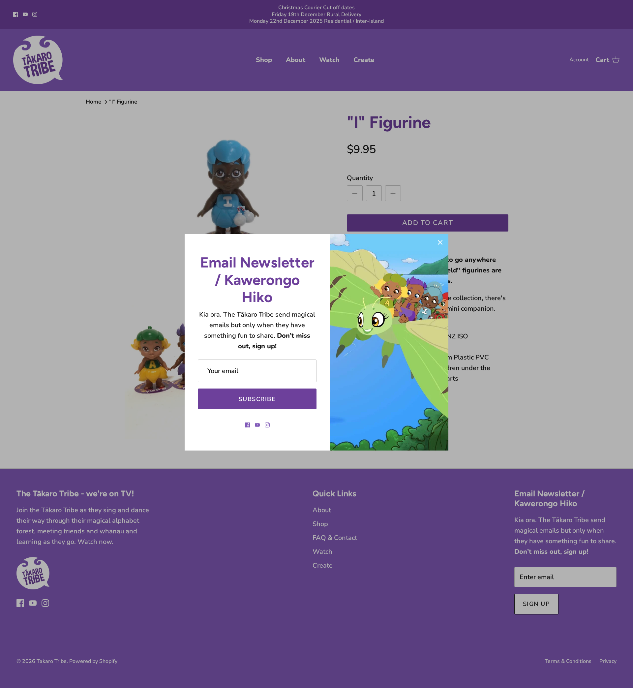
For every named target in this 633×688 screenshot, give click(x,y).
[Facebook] (247, 424)
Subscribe (257, 399)
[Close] (440, 242)
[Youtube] (257, 424)
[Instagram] (267, 424)
